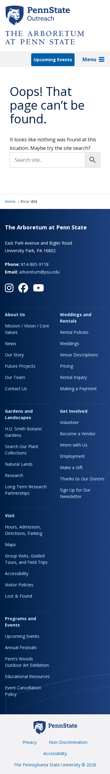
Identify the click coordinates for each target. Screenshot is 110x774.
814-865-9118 (35, 264)
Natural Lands (19, 464)
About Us (15, 314)
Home (10, 201)
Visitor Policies (19, 585)
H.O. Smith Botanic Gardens (23, 432)
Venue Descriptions (79, 355)
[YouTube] (38, 288)
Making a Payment (78, 388)
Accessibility (16, 573)
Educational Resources (27, 676)
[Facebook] (23, 288)
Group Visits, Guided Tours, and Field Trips (26, 559)
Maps (10, 544)
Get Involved (73, 411)
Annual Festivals (21, 647)
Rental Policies (74, 332)
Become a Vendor (78, 433)
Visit (10, 515)
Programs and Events (20, 622)
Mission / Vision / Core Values (27, 329)
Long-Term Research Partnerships (26, 490)
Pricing (66, 366)
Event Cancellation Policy (23, 691)
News (10, 343)
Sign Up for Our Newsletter (75, 493)
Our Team (15, 377)
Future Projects (20, 366)
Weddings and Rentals (75, 318)
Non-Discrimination (68, 742)
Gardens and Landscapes (19, 414)
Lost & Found (18, 596)
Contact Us (16, 388)
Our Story (14, 355)
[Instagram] (9, 288)
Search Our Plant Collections (21, 450)
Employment (72, 456)
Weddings (69, 343)
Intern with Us (73, 445)
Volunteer (69, 422)
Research (14, 475)
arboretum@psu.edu (39, 272)
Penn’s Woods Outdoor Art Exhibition (27, 662)
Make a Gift (71, 467)
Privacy (30, 742)
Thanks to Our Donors (82, 479)
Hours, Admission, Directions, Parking (23, 530)
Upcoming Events (53, 59)
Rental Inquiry (73, 377)
